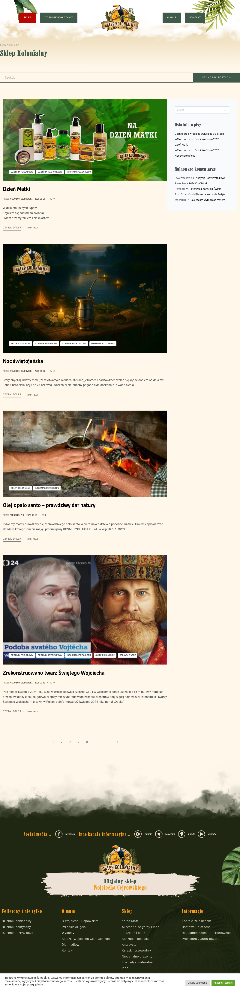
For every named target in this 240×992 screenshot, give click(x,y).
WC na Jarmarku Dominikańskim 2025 (197, 150)
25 (87, 741)
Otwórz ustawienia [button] (197, 982)
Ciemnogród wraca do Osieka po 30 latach (199, 133)
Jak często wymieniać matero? (208, 199)
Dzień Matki (181, 144)
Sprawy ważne (128, 655)
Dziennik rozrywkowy (50, 172)
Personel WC (17, 515)
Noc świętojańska (185, 155)
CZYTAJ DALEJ (12, 227)
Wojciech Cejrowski (21, 199)
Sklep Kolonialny (20, 343)
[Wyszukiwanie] (225, 109)
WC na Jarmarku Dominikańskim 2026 (197, 139)
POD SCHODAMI (198, 183)
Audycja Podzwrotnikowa (211, 177)
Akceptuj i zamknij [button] (223, 982)
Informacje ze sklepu (79, 172)
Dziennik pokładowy (22, 172)
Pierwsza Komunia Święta (206, 188)
